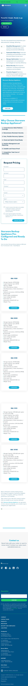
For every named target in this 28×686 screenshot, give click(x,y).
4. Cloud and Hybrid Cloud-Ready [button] (12, 140)
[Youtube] (10, 568)
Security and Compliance (8, 626)
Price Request (6, 23)
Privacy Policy (15, 608)
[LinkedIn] (14, 568)
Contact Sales (8, 1)
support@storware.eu (5, 660)
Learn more (14, 308)
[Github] (18, 568)
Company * (6, 186)
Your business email (5, 593)
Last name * (6, 173)
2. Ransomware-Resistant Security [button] (12, 133)
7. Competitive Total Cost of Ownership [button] (10, 153)
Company (3, 617)
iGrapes (12, 684)
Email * (5, 179)
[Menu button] (26, 5)
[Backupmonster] (2, 568)
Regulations (3, 681)
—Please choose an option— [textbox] (11, 202)
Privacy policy (4, 679)
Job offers (4, 628)
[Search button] (17, 1)
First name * (6, 166)
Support (2, 1)
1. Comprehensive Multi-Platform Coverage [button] (12, 128)
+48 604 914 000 (8, 661)
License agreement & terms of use (8, 677)
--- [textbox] (5, 195)
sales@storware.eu (14, 547)
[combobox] (14, 195)
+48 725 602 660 (8, 645)
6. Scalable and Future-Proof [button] (11, 148)
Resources (4, 623)
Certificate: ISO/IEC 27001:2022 (11, 670)
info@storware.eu (5, 643)
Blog (4, 1)
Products (4, 621)
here (11, 216)
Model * (5, 199)
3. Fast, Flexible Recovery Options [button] (12, 136)
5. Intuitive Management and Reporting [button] (11, 144)
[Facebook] (6, 568)
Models (5, 27)
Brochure (7, 108)
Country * (6, 192)
